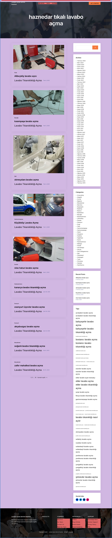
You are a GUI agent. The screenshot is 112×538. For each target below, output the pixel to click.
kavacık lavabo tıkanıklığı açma (90, 414)
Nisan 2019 (80, 105)
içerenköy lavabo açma (80, 410)
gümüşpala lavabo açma (80, 403)
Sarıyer (79, 249)
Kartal (79, 240)
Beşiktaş (79, 209)
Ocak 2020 (80, 92)
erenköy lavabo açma (90, 361)
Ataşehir (79, 197)
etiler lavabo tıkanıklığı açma (87, 386)
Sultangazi (80, 257)
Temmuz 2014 (81, 183)
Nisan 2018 (80, 117)
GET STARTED (95, 3)
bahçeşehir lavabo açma (85, 323)
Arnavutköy (80, 195)
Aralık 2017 (80, 125)
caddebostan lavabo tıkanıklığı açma (82, 354)
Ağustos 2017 (81, 132)
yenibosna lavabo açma (84, 455)
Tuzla (78, 259)
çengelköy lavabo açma (84, 464)
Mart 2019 (80, 107)
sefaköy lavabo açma (83, 439)
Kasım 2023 (80, 66)
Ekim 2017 (80, 128)
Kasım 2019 (80, 95)
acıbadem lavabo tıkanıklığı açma (86, 317)
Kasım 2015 (80, 167)
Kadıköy (79, 236)
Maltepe (79, 243)
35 (35, 377)
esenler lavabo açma (83, 369)
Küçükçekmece (18, 284)
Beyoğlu (16, 117)
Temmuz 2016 (81, 156)
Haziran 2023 (81, 72)
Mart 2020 (80, 88)
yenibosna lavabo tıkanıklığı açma (86, 460)
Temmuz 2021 (81, 82)
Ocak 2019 (80, 111)
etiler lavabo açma (85, 381)
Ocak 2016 (80, 165)
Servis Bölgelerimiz (82, 251)
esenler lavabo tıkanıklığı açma (85, 373)
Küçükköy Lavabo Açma (26, 222)
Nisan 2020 (80, 86)
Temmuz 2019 (81, 103)
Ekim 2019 (80, 97)
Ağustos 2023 (81, 70)
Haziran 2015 (81, 175)
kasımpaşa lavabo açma (26, 121)
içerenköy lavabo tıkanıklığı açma (91, 410)
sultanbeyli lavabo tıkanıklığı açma (86, 450)
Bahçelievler (17, 342)
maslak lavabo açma (79, 424)
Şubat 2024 (80, 64)
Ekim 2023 (80, 68)
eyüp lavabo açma (82, 392)
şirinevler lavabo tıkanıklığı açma (85, 481)
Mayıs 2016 (80, 159)
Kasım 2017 (80, 126)
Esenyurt (16, 303)
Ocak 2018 (80, 123)
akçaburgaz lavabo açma (26, 326)
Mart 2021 (80, 84)
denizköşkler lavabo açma (80, 361)
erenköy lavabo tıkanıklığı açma (82, 365)
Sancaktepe (80, 247)
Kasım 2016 (80, 148)
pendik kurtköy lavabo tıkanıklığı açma (83, 435)
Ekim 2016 (80, 150)
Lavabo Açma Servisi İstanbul (21, 516)
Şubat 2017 (80, 142)
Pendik (79, 245)
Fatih (78, 226)
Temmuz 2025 (81, 61)
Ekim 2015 (80, 169)
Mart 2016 (80, 161)
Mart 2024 (80, 62)
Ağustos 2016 (81, 154)
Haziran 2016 (81, 157)
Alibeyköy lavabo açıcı (25, 76)
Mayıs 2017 (80, 136)
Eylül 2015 (80, 171)
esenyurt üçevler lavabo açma (29, 307)
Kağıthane (80, 238)
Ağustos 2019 (81, 101)
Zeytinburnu (80, 265)
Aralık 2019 (80, 93)
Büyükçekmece (81, 216)
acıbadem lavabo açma (84, 313)
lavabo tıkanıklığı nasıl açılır (87, 419)
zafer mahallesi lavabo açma (28, 365)
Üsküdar (79, 263)
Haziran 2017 (81, 134)
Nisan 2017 (80, 138)
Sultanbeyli (80, 255)
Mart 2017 (80, 140)
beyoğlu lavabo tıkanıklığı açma (81, 336)
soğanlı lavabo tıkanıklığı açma (29, 346)
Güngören (80, 234)
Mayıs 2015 (80, 177)
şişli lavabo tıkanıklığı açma (81, 486)
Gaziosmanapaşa (18, 219)
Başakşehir (80, 207)
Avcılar (79, 199)
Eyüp (15, 72)
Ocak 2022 (80, 80)
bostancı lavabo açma (86, 339)
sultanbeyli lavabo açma (84, 446)
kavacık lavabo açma (80, 414)
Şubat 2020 (80, 90)
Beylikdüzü (80, 212)
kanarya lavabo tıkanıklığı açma (30, 287)
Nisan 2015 (80, 179)
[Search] (95, 47)
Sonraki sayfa (42, 377)
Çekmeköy (80, 218)
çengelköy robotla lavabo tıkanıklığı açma (83, 473)
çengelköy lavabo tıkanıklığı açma (86, 469)
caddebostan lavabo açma (80, 350)
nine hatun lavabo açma (26, 268)
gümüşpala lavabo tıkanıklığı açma (82, 406)
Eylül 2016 (80, 152)
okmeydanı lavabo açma (26, 179)
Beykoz (79, 211)
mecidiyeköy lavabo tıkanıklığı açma (82, 428)
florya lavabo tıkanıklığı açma (86, 396)
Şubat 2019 (80, 109)
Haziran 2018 (81, 115)
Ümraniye (80, 261)
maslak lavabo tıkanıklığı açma (90, 424)
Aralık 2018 (80, 113)
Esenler (16, 264)
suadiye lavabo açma (83, 443)
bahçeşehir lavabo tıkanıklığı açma (85, 330)
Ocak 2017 (80, 144)
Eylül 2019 (80, 99)
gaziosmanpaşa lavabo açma (86, 399)
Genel (79, 232)
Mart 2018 (80, 119)
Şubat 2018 (80, 121)
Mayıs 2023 (80, 74)
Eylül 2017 (80, 130)
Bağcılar (79, 201)
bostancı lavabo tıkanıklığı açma (83, 345)
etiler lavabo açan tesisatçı (85, 378)
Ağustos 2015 (81, 173)
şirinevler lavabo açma (87, 477)
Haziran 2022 (81, 76)
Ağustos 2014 (81, 181)
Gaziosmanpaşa (81, 230)
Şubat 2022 (80, 78)
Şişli (15, 176)
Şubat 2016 (80, 163)
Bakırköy (79, 205)
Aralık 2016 (80, 146)
